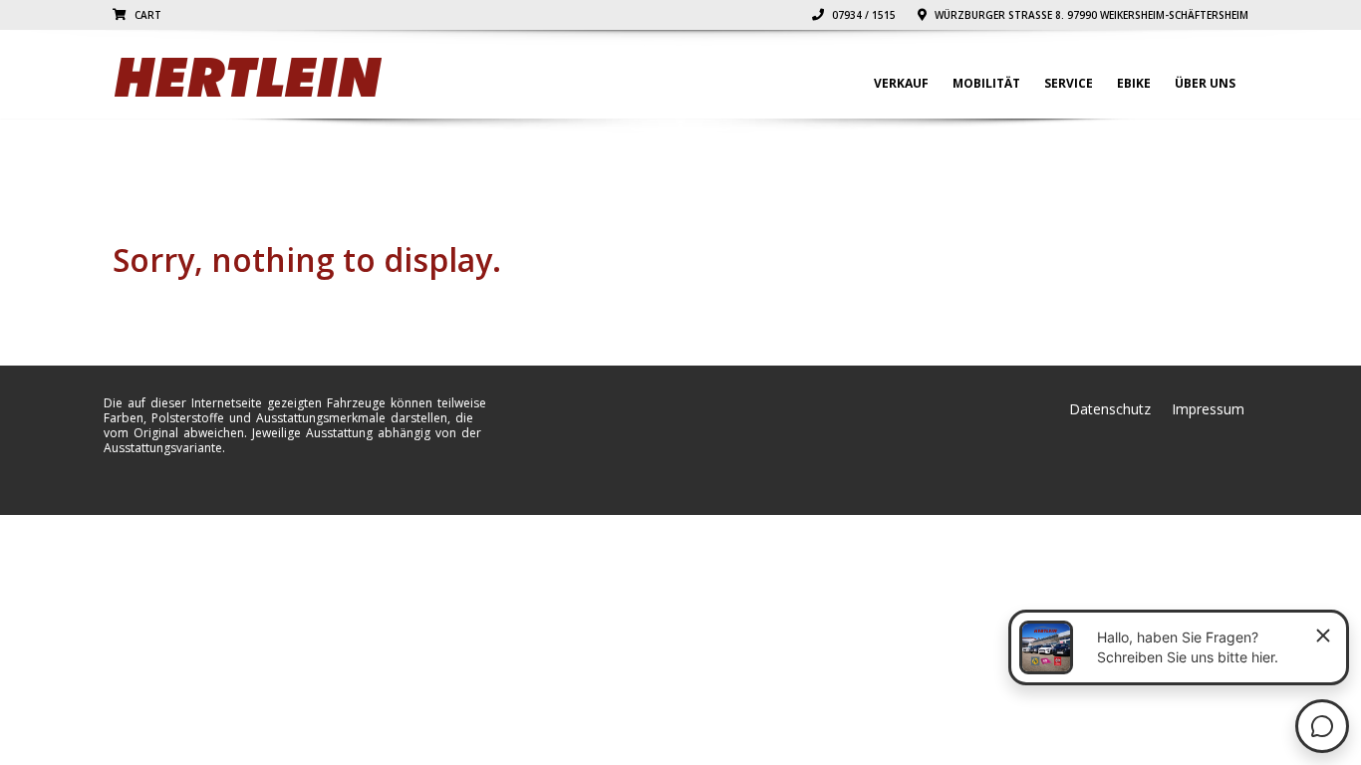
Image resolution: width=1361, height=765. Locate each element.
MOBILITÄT (986, 83)
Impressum (1208, 408)
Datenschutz (1110, 408)
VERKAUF (901, 83)
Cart (146, 15)
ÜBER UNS (1205, 83)
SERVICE (1068, 83)
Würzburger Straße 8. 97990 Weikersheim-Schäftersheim (1090, 15)
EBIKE (1134, 83)
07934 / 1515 (862, 15)
